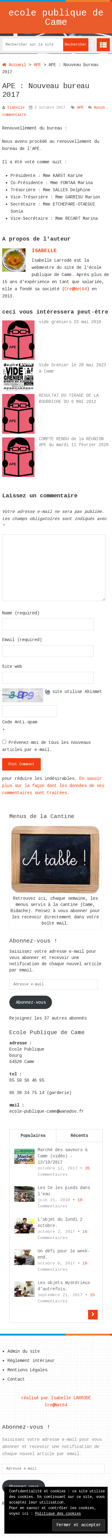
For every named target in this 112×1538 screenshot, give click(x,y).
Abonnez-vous (31, 1002)
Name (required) (21, 613)
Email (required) (22, 639)
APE (37, 64)
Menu (103, 44)
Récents (79, 1135)
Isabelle (16, 108)
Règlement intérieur (31, 1360)
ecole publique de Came (56, 18)
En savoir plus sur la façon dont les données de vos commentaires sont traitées (53, 785)
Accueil (16, 64)
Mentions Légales (27, 1370)
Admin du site (23, 1351)
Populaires (33, 1135)
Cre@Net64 (75, 289)
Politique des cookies (58, 1514)
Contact (16, 1379)
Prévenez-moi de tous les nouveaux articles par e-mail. (46, 746)
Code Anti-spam (19, 722)
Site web (12, 666)
